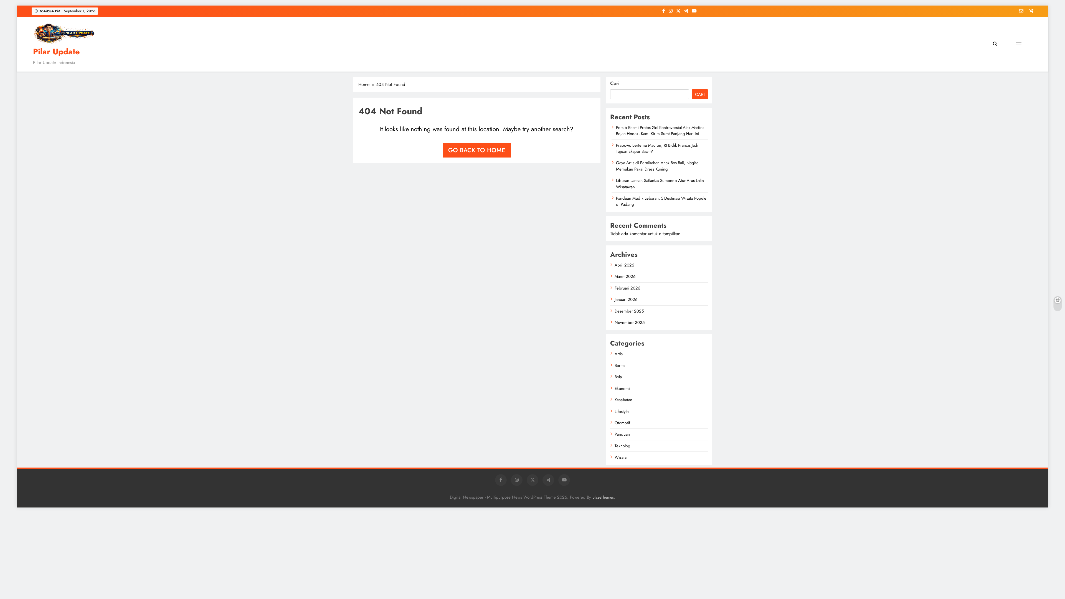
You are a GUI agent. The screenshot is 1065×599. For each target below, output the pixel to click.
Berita (620, 365)
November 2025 (630, 322)
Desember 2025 (629, 311)
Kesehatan (623, 400)
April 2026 (624, 265)
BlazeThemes (603, 497)
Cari (615, 83)
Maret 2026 (625, 276)
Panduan (622, 434)
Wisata (621, 457)
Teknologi (623, 446)
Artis (619, 354)
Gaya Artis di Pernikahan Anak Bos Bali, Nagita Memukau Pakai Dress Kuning (657, 166)
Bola (618, 377)
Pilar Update (56, 51)
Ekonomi (622, 388)
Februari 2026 (627, 288)
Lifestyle (622, 411)
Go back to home (476, 150)
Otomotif (622, 423)
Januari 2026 (626, 299)
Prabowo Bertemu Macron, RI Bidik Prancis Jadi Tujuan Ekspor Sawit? (657, 148)
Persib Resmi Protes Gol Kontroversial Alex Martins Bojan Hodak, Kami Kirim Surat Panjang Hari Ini (660, 131)
